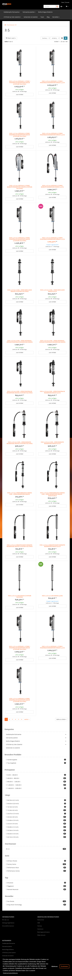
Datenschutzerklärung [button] (10, 973)
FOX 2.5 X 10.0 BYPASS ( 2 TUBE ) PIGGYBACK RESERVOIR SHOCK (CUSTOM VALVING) (19, 82)
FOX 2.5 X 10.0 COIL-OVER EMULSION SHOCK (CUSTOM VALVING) (19, 290)
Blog (48, 17)
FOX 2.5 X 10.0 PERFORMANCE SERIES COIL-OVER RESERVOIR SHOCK (19, 493)
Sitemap (39, 926)
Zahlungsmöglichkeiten (8, 923)
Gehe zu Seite (60, 719)
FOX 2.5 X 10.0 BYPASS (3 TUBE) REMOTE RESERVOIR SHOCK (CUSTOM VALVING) (19, 187)
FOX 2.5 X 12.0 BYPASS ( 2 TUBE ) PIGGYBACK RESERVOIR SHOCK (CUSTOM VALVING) (19, 648)
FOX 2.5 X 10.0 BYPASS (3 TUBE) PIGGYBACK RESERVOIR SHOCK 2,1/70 (52, 134)
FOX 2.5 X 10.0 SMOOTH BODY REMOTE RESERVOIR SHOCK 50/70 (52, 545)
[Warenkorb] (67, 6)
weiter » (26, 719)
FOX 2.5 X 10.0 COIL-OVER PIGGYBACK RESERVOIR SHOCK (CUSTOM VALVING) (20, 392)
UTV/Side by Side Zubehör (12, 17)
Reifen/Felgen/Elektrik (45, 12)
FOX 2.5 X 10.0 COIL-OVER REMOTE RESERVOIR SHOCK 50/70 (52, 442)
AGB (38, 923)
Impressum (40, 929)
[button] (62, 38)
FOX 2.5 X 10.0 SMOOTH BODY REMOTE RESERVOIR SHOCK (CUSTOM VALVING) (20, 545)
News (62, 2)
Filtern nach (11, 38)
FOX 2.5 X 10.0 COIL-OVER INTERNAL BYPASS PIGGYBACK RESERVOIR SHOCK (20, 341)
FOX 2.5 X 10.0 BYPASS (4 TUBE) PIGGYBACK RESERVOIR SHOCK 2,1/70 (52, 238)
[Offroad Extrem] (6, 4)
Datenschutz (40, 920)
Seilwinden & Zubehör (31, 17)
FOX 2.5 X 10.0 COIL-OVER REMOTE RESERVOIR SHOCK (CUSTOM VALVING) (20, 442)
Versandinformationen (8, 926)
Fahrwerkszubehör (28, 12)
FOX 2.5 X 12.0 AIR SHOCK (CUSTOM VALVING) (19, 596)
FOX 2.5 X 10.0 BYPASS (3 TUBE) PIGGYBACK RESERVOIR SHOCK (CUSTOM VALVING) (19, 135)
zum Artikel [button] (19, 94)
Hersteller (55, 17)
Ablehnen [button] (54, 966)
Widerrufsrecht (41, 935)
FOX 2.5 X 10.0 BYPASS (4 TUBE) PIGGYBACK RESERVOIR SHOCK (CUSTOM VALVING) (19, 239)
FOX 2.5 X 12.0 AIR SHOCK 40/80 (52, 596)
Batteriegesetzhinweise (43, 932)
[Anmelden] (61, 6)
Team (42, 17)
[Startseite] (5, 25)
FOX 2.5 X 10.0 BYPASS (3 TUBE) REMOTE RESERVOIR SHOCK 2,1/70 (52, 186)
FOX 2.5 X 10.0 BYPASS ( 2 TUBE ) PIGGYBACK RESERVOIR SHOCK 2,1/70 (52, 81)
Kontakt (67, 2)
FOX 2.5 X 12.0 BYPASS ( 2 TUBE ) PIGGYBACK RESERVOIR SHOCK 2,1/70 (52, 647)
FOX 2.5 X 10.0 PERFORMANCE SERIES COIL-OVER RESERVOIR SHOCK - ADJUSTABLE (52, 494)
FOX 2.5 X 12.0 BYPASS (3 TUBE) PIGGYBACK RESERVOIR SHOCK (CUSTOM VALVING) (19, 700)
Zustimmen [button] (64, 966)
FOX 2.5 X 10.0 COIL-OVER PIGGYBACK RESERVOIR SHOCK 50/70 (52, 392)
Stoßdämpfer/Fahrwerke (11, 12)
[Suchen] (57, 6)
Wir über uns (5, 920)
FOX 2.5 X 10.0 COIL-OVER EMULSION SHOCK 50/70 (52, 290)
